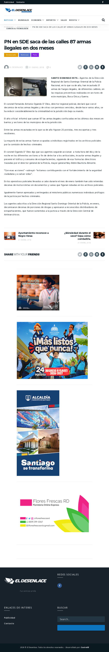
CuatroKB (85, 647)
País (35, 55)
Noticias (25, 55)
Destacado (11, 55)
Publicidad (9, 617)
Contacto (9, 623)
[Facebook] (103, 2)
